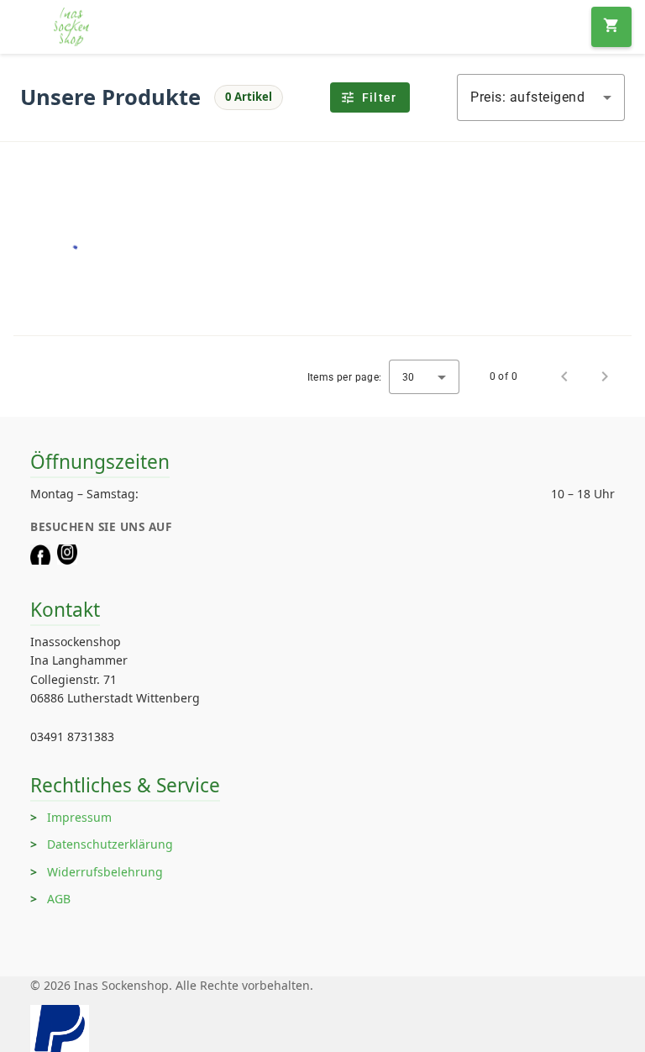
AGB (59, 899)
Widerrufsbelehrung (105, 872)
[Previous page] (564, 376)
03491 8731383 (72, 736)
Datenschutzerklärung (110, 844)
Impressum (79, 817)
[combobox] (540, 97)
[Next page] (605, 376)
